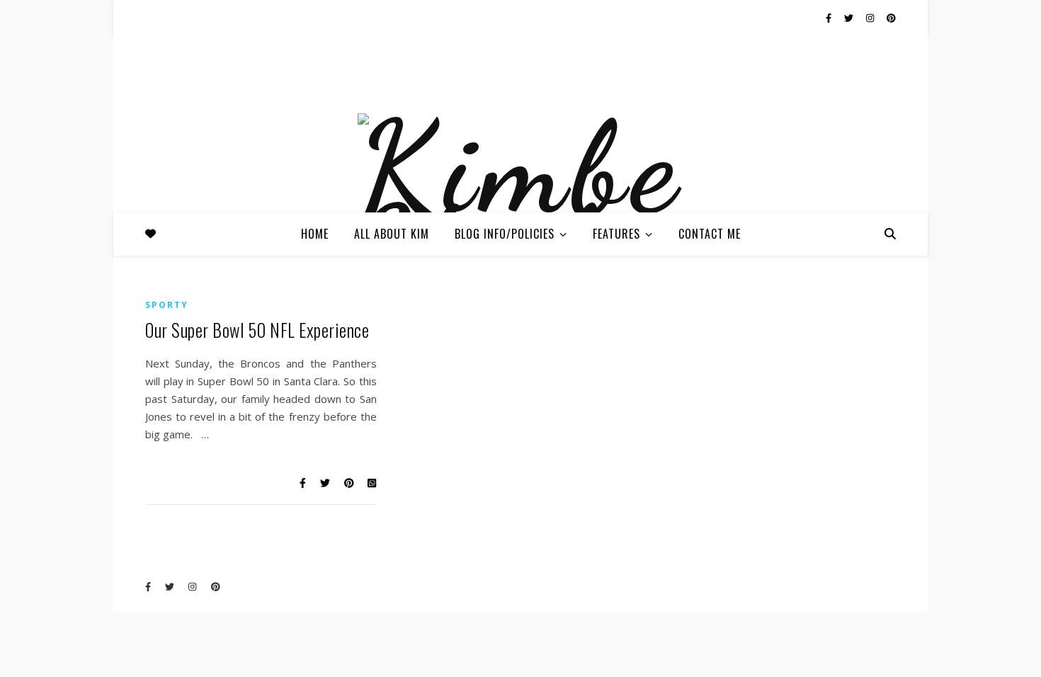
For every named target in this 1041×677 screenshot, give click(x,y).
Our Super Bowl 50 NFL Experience (257, 330)
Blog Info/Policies (504, 233)
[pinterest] (891, 17)
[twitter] (849, 17)
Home (315, 233)
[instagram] (871, 17)
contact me (709, 233)
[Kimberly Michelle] (520, 204)
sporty (166, 305)
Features (616, 233)
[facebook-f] (830, 17)
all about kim (391, 233)
